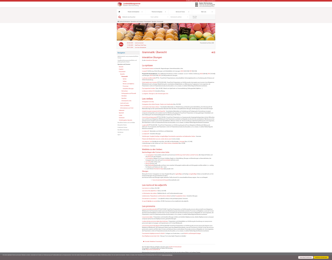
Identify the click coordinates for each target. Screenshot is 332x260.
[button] (119, 11)
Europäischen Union (180, 196)
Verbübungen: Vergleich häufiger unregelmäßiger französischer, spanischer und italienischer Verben (168, 136)
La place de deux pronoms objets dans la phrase (155, 221)
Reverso (148, 163)
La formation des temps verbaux (150, 107)
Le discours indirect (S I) (148, 91)
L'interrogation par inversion (149, 82)
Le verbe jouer (145, 146)
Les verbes (148, 161)
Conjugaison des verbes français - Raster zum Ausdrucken (157, 104)
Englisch (121, 69)
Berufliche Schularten (123, 129)
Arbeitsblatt (175, 143)
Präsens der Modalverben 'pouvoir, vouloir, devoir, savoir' (157, 139)
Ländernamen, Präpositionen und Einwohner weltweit (156, 196)
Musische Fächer (122, 125)
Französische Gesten (147, 68)
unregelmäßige (193, 174)
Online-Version (168, 143)
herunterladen (167, 160)
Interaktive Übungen (128, 88)
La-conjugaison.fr (150, 155)
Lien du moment (139, 43)
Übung (149, 156)
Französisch (147, 21)
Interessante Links (126, 100)
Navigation (121, 53)
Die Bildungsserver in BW (192, 0)
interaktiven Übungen (151, 60)
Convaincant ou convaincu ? (149, 198)
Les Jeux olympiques (140, 47)
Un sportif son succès (149, 201)
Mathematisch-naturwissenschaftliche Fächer (128, 57)
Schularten (120, 132)
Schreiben (124, 96)
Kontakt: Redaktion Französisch (153, 241)
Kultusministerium (211, 0)
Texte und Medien (125, 105)
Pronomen (125, 86)
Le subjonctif (145, 131)
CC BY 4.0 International (175, 246)
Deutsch (121, 66)
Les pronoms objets (147, 217)
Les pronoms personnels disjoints (151, 225)
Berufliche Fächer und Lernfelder (126, 122)
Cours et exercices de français (160, 180)
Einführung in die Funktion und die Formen (187, 155)
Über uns (203, 12)
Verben (125, 81)
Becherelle (151, 165)
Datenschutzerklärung (167, 255)
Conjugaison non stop (148, 101)
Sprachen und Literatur (137, 21)
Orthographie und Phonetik (128, 93)
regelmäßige (178, 174)
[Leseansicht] (214, 52)
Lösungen (182, 141)
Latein (120, 115)
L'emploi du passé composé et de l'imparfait (153, 111)
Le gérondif (145, 125)
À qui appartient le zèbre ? (149, 88)
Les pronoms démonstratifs (149, 209)
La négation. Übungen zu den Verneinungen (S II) (155, 93)
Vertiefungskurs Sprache (125, 120)
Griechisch (121, 117)
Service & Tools (180, 12)
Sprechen (123, 98)
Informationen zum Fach (126, 108)
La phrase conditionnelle (148, 78)
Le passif (144, 71)
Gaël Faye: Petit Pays (140, 45)
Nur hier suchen (195, 17)
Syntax (124, 79)
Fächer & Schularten (133, 12)
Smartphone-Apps (158, 168)
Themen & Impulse (157, 12)
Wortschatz (124, 91)
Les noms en (146, 188)
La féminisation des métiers (149, 193)
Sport (119, 134)
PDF (190, 71)
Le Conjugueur (149, 158)
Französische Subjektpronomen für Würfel (153, 233)
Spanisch (121, 112)
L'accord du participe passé (149, 117)
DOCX (182, 71)
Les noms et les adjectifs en (150, 190)
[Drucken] (213, 52)
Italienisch (121, 110)
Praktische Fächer (122, 127)
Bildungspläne (202, 0)
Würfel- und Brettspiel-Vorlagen (192, 233)
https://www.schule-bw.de (153, 249)
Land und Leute (124, 103)
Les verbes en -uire (147, 141)
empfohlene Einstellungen (321, 257)
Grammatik (124, 76)
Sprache (154, 21)
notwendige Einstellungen (306, 257)
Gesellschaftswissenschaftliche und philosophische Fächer (127, 61)
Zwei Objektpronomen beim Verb (150, 236)
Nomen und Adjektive (128, 83)
